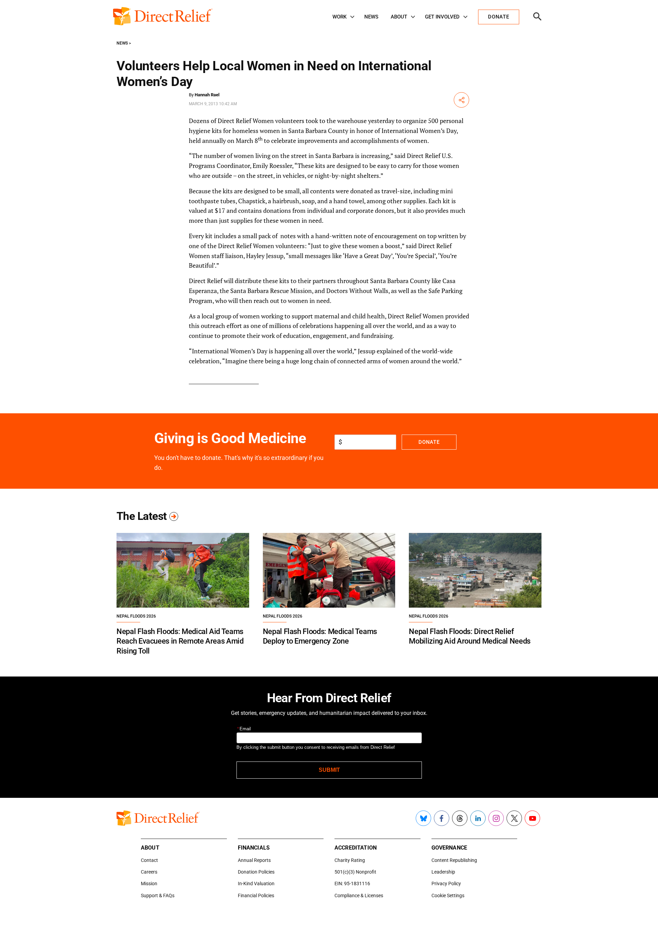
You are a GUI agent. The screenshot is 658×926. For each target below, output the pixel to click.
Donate (428, 442)
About (399, 17)
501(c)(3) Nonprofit (355, 872)
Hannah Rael (207, 94)
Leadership (443, 872)
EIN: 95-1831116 (352, 883)
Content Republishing (454, 860)
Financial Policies (256, 895)
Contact (149, 860)
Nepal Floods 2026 (136, 616)
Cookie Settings (447, 895)
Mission (149, 883)
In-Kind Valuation (256, 883)
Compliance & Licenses (358, 895)
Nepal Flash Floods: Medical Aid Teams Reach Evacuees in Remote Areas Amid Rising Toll (180, 641)
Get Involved (442, 17)
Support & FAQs (157, 895)
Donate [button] (498, 17)
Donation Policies (256, 872)
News (371, 17)
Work (339, 17)
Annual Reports (254, 860)
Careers (149, 872)
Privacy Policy (446, 883)
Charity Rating (349, 860)
